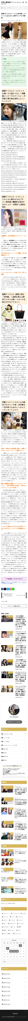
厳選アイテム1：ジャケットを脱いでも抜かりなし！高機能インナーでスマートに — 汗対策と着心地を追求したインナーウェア (13, 63)
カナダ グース (12, 923)
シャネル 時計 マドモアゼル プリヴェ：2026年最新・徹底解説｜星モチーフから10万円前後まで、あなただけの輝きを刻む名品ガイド (21, 814)
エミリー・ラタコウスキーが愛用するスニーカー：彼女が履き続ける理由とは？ (21, 872)
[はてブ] (8, 589)
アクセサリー (7, 734)
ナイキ (12, 916)
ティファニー (21, 923)
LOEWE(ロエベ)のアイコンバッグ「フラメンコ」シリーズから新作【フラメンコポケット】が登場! (21, 891)
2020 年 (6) (6, 1000)
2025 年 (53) (6, 978)
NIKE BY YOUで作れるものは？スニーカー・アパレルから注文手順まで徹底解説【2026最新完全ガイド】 (21, 802)
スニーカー (11, 930)
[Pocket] (10, 589)
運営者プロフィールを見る (14, 722)
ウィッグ (6, 737)
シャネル (24, 913)
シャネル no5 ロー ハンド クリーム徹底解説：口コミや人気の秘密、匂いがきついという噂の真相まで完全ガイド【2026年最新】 (21, 826)
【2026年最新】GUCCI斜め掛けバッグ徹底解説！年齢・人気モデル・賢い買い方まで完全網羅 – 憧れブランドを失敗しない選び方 (20, 621)
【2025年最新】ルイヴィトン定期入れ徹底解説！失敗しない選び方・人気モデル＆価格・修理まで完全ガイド (20, 650)
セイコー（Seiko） (7, 933)
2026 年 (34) (6, 974)
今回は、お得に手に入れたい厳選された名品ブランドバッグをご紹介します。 (21, 881)
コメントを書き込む (14, 606)
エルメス (5, 920)
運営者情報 (15, 1013)
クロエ (18, 930)
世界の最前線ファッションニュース (11, 3)
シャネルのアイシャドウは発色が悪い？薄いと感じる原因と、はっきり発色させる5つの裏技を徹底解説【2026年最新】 (21, 791)
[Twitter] (5, 589)
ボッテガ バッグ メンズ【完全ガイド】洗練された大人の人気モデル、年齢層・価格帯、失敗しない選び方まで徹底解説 (21, 677)
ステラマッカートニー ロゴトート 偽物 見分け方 (20, 852)
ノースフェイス (15, 913)
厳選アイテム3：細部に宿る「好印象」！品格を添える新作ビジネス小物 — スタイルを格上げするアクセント (13, 76)
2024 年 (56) (6, 982)
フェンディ (20, 920)
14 (17, 951)
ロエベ (4, 923)
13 (14, 951)
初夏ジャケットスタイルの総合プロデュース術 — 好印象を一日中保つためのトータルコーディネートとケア (13, 82)
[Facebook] (2, 589)
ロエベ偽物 (6, 772)
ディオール (12, 920)
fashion (4, 930)
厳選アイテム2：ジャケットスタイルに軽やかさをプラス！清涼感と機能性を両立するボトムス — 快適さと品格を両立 (13, 69)
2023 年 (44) (6, 987)
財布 (5, 756)
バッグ (21, 20)
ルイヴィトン (6, 913)
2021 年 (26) (6, 995)
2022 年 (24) (6, 991)
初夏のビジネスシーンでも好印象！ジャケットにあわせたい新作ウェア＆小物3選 (14, 583)
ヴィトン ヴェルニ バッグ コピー (11, 768)
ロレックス (5, 916)
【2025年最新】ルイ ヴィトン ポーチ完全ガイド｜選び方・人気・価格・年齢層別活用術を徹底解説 (20, 663)
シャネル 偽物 (6, 771)
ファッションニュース (10, 745)
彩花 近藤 (11, 20)
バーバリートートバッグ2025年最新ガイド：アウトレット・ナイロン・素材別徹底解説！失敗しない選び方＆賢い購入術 (20, 636)
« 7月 (4, 961)
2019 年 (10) (6, 1004)
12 (11, 951)
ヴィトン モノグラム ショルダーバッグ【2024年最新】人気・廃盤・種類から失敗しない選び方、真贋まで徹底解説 (20, 691)
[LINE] (13, 589)
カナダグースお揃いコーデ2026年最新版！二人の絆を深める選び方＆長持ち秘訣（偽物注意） (21, 837)
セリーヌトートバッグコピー (10, 769)
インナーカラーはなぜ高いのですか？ (21, 861)
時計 (5, 749)
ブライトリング (17, 933)
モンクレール (20, 916)
